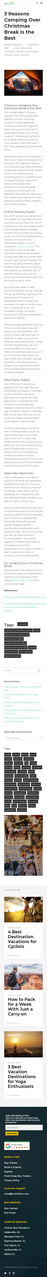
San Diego (19, 797)
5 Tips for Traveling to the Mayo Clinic (21, 696)
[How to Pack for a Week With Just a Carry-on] (23, 995)
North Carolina (25, 789)
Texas (7, 806)
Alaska (7, 755)
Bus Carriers (11, 1208)
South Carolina (21, 55)
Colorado (18, 763)
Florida (20, 51)
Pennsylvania (19, 793)
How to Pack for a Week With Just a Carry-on (22, 712)
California (18, 759)
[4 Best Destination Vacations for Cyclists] (23, 928)
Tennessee (32, 801)
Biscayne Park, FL (14, 1236)
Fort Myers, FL (12, 1245)
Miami (33, 776)
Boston (8, 759)
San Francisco (32, 797)
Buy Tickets (10, 1163)
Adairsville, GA (12, 1232)
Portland (8, 797)
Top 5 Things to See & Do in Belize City (22, 689)
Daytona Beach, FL (15, 1241)
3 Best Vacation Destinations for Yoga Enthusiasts (21, 720)
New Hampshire (31, 780)
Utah (14, 806)
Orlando (8, 55)
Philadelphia (33, 793)
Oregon (37, 789)
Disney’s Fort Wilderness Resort (18, 630)
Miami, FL (9, 1254)
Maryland (9, 776)
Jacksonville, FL (13, 1249)
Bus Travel (27, 48)
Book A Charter (12, 1167)
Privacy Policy (11, 1180)
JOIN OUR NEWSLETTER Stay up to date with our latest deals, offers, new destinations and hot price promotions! (22, 1119)
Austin (33, 755)
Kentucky (26, 767)
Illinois (17, 767)
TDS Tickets (33, 1267)
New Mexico (10, 784)
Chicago (8, 763)
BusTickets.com (15, 45)
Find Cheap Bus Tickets (17, 1176)
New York (36, 784)
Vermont (22, 806)
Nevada (18, 780)
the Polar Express (12, 656)
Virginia (32, 806)
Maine (31, 772)
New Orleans (23, 784)
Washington (10, 810)
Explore (8, 1171)
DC (26, 763)
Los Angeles (10, 772)
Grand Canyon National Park (17, 635)
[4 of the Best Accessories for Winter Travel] (23, 860)
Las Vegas (37, 767)
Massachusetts (21, 776)
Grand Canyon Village (14, 639)
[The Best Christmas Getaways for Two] (23, 830)
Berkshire (14, 1035)
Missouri (8, 780)
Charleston (10, 51)
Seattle (8, 801)
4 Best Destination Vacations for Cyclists (21, 704)
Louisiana (22, 772)
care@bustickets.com (16, 1193)
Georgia (8, 767)
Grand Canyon (31, 51)
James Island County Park (16, 647)
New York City (11, 789)
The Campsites (25, 652)
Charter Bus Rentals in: (17, 1228)
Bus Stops (10, 1212)
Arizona (17, 48)
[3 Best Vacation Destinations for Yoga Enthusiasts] (23, 1065)
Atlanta (25, 755)
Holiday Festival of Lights (15, 643)
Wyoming (22, 810)
